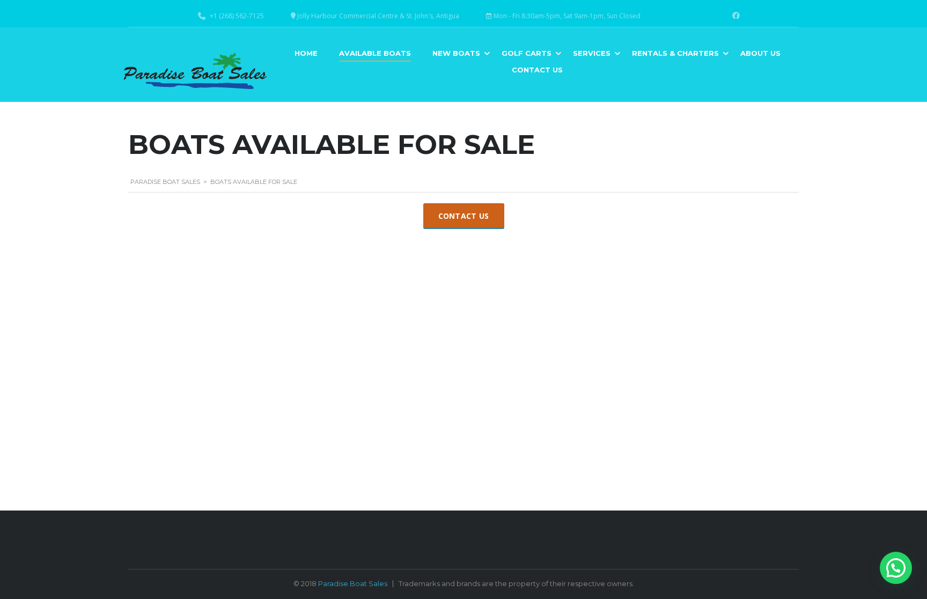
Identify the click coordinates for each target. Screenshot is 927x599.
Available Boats (375, 53)
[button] (896, 568)
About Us (760, 53)
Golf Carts (526, 53)
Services (591, 53)
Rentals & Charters (675, 53)
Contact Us (537, 69)
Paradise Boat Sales (352, 583)
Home (306, 53)
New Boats (456, 53)
